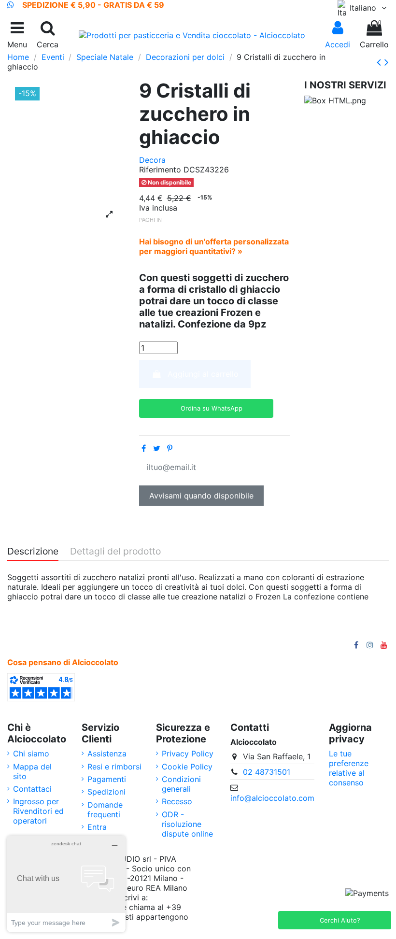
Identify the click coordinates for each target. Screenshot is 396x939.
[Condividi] (143, 448)
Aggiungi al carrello (203, 374)
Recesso (177, 801)
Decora (152, 160)
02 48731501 (266, 772)
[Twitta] (156, 448)
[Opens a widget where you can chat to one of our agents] (66, 884)
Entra (97, 827)
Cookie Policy (187, 766)
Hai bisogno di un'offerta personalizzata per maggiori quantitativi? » (214, 246)
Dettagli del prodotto (115, 551)
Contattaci (32, 789)
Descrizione (32, 551)
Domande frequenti (105, 809)
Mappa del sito (32, 771)
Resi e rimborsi (114, 766)
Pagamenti (106, 779)
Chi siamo (31, 753)
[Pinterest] (169, 448)
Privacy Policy (187, 753)
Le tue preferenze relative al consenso (348, 768)
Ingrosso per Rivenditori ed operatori (38, 811)
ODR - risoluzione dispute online (187, 824)
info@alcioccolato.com (272, 798)
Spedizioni (106, 792)
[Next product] (386, 62)
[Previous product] (380, 62)
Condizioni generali (181, 784)
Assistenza (107, 753)
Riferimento (160, 169)
